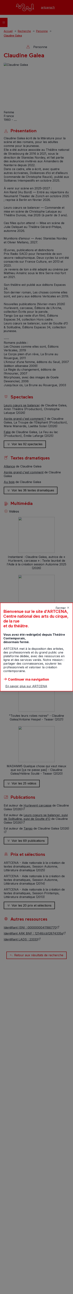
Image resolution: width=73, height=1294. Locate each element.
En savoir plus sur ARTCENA (26, 686)
